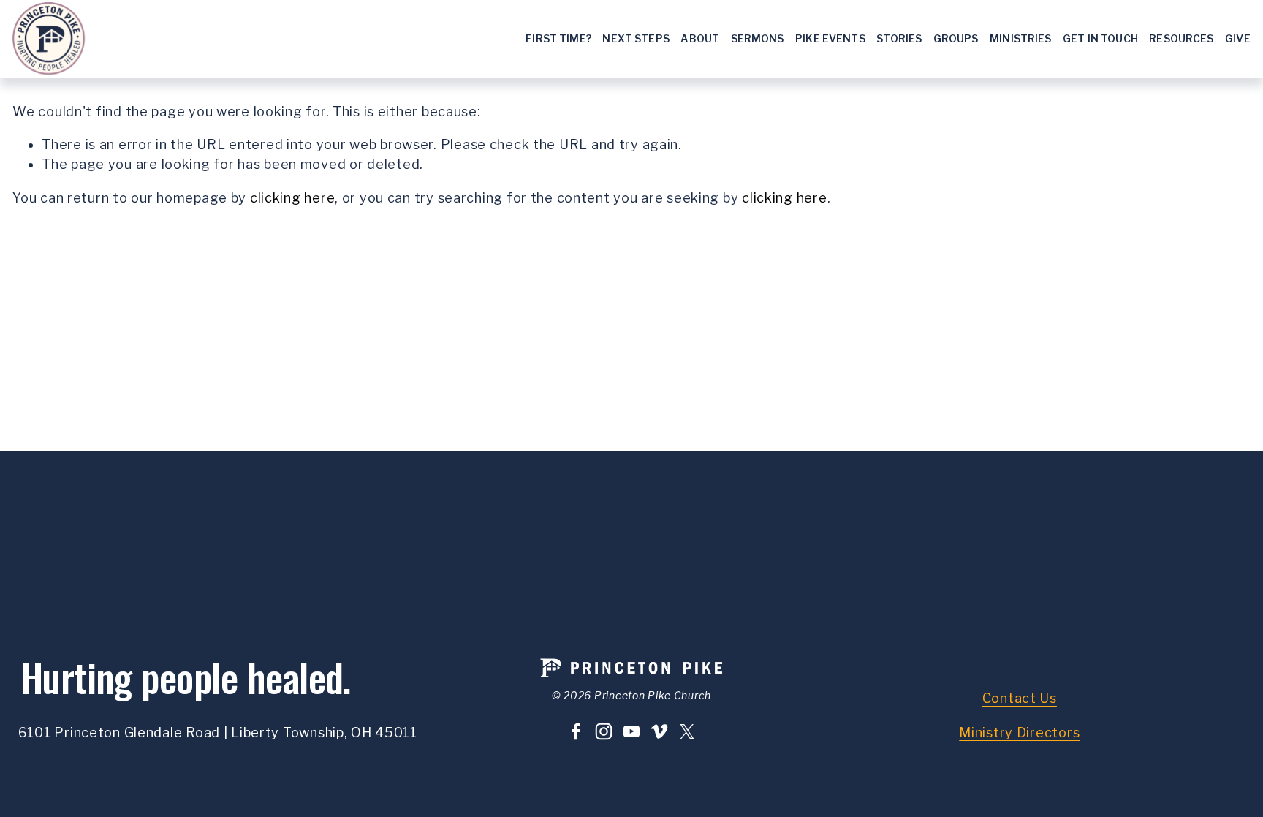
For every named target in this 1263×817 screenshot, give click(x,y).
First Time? (558, 39)
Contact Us (1019, 698)
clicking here (292, 198)
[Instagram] (603, 731)
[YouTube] (631, 731)
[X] (687, 731)
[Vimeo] (659, 731)
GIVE (1238, 39)
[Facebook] (576, 731)
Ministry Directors (1019, 732)
